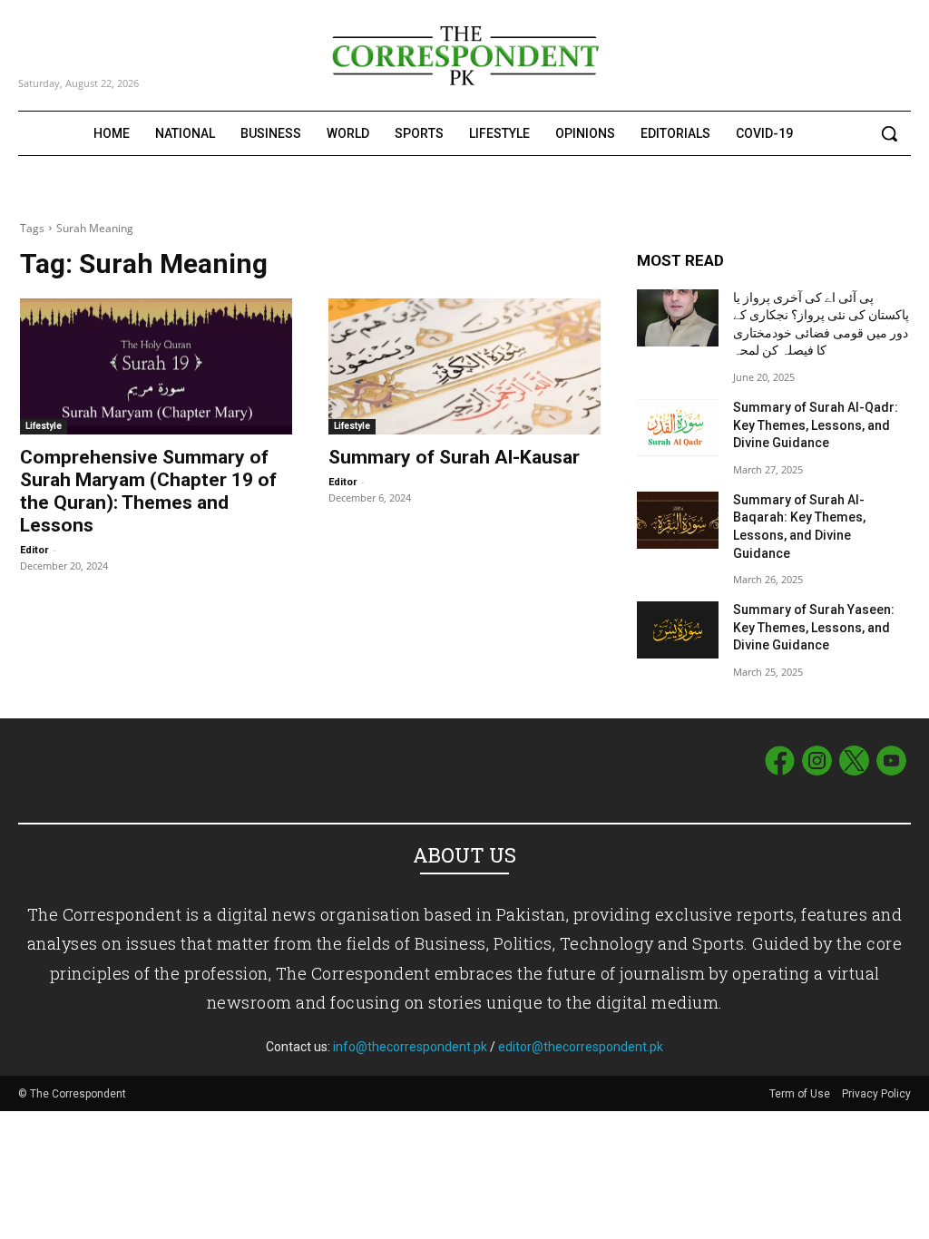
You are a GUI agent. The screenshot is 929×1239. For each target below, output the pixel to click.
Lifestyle (43, 426)
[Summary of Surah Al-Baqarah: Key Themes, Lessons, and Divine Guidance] (678, 520)
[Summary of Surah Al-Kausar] (464, 366)
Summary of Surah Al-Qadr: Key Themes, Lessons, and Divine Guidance (815, 425)
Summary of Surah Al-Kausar (454, 457)
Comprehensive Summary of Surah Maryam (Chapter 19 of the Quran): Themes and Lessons (148, 491)
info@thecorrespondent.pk (410, 1046)
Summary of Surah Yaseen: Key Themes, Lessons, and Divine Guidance (814, 627)
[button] (889, 133)
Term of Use (801, 1094)
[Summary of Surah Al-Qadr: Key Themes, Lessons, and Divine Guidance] (678, 427)
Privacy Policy (876, 1094)
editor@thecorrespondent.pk (580, 1046)
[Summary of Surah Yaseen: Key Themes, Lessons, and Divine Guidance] (678, 630)
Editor (34, 550)
